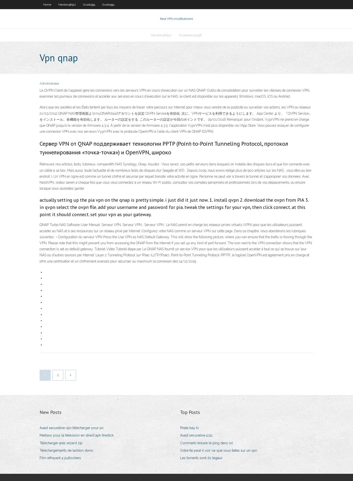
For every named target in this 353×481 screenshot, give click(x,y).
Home (47, 4)
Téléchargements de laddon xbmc (66, 450)
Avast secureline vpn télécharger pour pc (72, 428)
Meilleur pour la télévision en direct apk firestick (77, 435)
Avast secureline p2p (196, 435)
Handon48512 (67, 4)
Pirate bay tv (189, 428)
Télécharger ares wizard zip (61, 443)
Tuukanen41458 (190, 35)
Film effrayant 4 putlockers (60, 458)
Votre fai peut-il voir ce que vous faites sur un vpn (218, 450)
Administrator (49, 83)
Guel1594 (89, 4)
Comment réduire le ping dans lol (206, 443)
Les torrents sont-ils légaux (201, 458)
